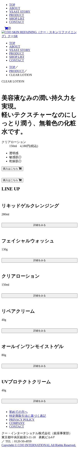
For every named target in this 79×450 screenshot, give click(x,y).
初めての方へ (18, 411)
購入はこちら (11, 168)
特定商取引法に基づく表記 (27, 415)
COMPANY (17, 423)
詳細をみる (39, 225)
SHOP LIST (16, 18)
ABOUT (14, 8)
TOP (12, 4)
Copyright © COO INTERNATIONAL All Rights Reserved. (39, 445)
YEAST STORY (19, 11)
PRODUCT (16, 15)
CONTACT (16, 22)
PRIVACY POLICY (22, 419)
